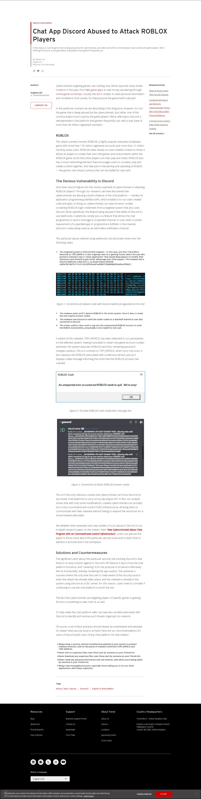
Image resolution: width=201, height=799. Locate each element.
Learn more (89, 796)
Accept (164, 794)
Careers (104, 724)
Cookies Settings (144, 794)
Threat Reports (36, 730)
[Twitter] (48, 762)
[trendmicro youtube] (63, 762)
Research (84, 688)
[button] (41, 106)
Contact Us (41, 105)
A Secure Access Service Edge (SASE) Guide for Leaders (159, 125)
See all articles (156, 133)
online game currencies (69, 94)
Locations (105, 730)
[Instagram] (56, 762)
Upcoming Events (108, 735)
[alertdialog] (100, 794)
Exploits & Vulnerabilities (103, 688)
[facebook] (40, 762)
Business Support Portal (76, 718)
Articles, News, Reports (66, 688)
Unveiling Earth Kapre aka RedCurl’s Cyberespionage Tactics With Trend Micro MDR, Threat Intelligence (159, 108)
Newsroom (35, 724)
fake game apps (94, 90)
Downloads (70, 729)
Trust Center (106, 740)
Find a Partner (36, 735)
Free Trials (70, 735)
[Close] (197, 794)
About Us (105, 719)
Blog (32, 719)
